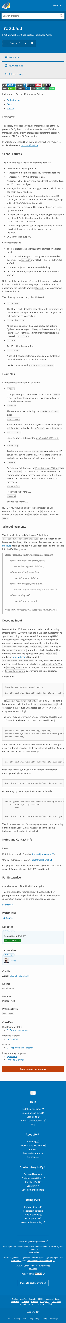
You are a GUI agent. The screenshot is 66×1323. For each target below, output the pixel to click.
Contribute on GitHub (31, 1178)
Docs (9, 104)
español (23, 1299)
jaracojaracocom (41, 854)
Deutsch (34, 1301)
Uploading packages (32, 1113)
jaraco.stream (19, 657)
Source (9, 918)
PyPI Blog (32, 1141)
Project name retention (31, 1120)
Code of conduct (32, 1214)
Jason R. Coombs (18, 976)
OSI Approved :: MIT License (20, 1047)
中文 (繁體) (56, 1301)
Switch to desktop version (33, 1283)
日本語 (41, 1299)
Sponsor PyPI (33, 1185)
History (10, 108)
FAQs (33, 1124)
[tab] (33, 57)
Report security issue (33, 1210)
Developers (12, 1039)
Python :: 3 (12, 1056)
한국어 (49, 1304)
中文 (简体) (44, 1301)
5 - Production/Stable (17, 1030)
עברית (30, 1304)
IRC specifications (29, 145)
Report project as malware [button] (33, 1069)
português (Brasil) (53, 1299)
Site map (33, 1268)
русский (22, 1304)
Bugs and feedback (33, 1174)
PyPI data (8, 931)
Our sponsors (33, 1157)
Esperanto (40, 1304)
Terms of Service (32, 1207)
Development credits (32, 1189)
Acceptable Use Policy (32, 1222)
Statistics (33, 1149)
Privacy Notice (32, 1218)
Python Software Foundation (39, 1260)
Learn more (8, 904)
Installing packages (31, 1109)
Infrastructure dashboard (32, 1145)
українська (14, 1301)
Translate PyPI (32, 1182)
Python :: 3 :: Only (15, 1059)
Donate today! (33, 1252)
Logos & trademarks (33, 1153)
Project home (13, 100)
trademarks (16, 1260)
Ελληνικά (25, 1301)
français (32, 1299)
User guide (32, 1116)
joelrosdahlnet (40, 860)
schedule (6, 545)
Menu (55, 5)
